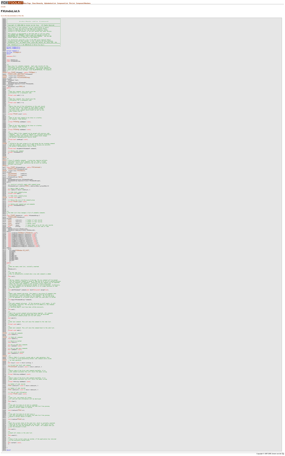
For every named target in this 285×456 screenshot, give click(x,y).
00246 (5, 333)
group (20, 177)
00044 (5, 72)
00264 (5, 356)
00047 (5, 77)
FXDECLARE (12, 169)
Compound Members (83, 3)
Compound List (62, 3)
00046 (5, 76)
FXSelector (29, 233)
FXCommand (36, 167)
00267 (5, 360)
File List (72, 3)
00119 (4, 170)
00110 (4, 157)
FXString (16, 121)
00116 (4, 165)
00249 (5, 337)
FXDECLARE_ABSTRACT (16, 74)
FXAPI (13, 72)
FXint (9, 220)
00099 (5, 143)
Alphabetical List (50, 3)
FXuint (15, 114)
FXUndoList (21, 76)
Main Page (27, 3)
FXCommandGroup (23, 77)
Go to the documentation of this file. (12, 16)
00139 (5, 197)
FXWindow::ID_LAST (22, 250)
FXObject (32, 72)
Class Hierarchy (37, 3)
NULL (21, 86)
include (3, 7)
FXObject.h (17, 52)
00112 (4, 160)
